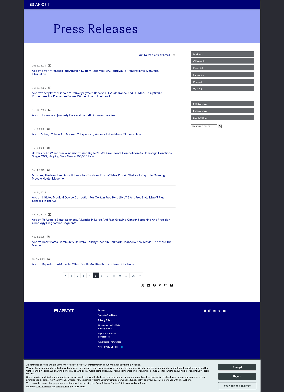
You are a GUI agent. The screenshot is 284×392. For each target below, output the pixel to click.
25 (133, 275)
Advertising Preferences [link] (109, 342)
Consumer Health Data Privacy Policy (109, 327)
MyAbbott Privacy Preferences (107, 335)
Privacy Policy (105, 320)
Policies (101, 310)
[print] (171, 285)
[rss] (159, 285)
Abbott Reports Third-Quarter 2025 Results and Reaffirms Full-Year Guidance (83, 264)
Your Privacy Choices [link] (108, 347)
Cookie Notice (43, 387)
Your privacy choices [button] (237, 385)
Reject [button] (237, 376)
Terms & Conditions (107, 315)
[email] (165, 285)
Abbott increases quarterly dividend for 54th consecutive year (74, 115)
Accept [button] (237, 367)
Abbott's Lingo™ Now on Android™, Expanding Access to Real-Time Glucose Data (86, 134)
